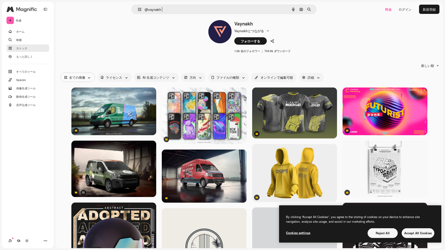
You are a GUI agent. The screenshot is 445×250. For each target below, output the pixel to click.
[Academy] (18, 240)
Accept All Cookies (418, 233)
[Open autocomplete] (137, 9)
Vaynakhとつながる (249, 30)
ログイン (405, 9)
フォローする (250, 41)
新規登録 (429, 9)
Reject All (383, 233)
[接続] (10, 240)
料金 (388, 9)
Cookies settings (298, 233)
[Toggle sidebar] (45, 9)
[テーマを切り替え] (27, 240)
